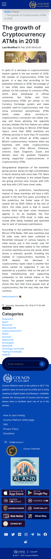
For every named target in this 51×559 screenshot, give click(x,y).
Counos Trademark (31, 449)
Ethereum (8, 340)
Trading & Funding (12, 351)
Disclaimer (8, 433)
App (5, 322)
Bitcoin (7, 325)
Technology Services (13, 348)
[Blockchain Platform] (39, 4)
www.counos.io (10, 296)
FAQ (5, 424)
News (16, 11)
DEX (5, 334)
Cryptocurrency (11, 331)
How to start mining (14, 415)
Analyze (7, 319)
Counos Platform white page (18, 419)
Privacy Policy (10, 428)
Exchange (8, 343)
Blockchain (9, 328)
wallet (6, 354)
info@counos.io (16, 442)
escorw (6, 337)
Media (7, 11)
